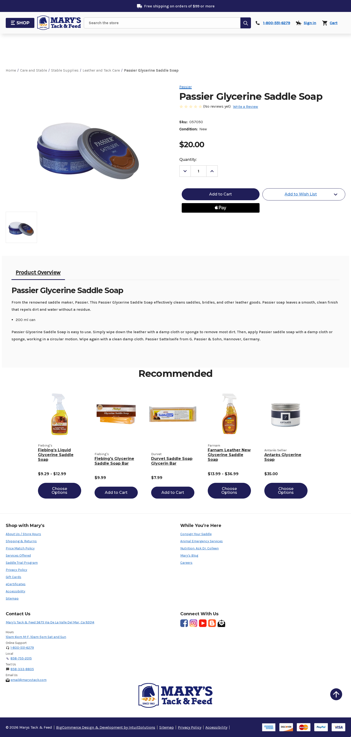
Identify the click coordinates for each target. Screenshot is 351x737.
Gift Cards (13, 577)
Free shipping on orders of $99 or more (179, 6)
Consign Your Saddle (196, 534)
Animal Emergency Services (201, 541)
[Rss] (212, 623)
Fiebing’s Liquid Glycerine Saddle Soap (56, 455)
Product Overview (38, 272)
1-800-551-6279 (22, 648)
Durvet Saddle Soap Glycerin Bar (171, 461)
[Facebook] (184, 623)
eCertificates (16, 584)
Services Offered (18, 555)
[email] (221, 623)
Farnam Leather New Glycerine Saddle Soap (229, 455)
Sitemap (12, 598)
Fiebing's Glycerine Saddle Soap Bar (114, 461)
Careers (186, 563)
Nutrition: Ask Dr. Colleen (199, 548)
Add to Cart (116, 492)
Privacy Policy (16, 570)
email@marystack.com (29, 680)
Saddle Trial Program (22, 563)
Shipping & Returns (21, 541)
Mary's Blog (189, 555)
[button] (336, 694)
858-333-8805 (22, 669)
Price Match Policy (20, 548)
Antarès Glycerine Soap (282, 457)
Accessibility (15, 591)
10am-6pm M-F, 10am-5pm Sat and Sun (36, 637)
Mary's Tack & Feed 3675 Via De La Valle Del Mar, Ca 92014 (50, 622)
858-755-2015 (21, 658)
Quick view (59, 414)
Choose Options (59, 490)
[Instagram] (193, 623)
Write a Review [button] (245, 106)
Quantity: (188, 159)
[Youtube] (203, 623)
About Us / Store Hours (23, 534)
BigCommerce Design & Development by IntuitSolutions (105, 727)
